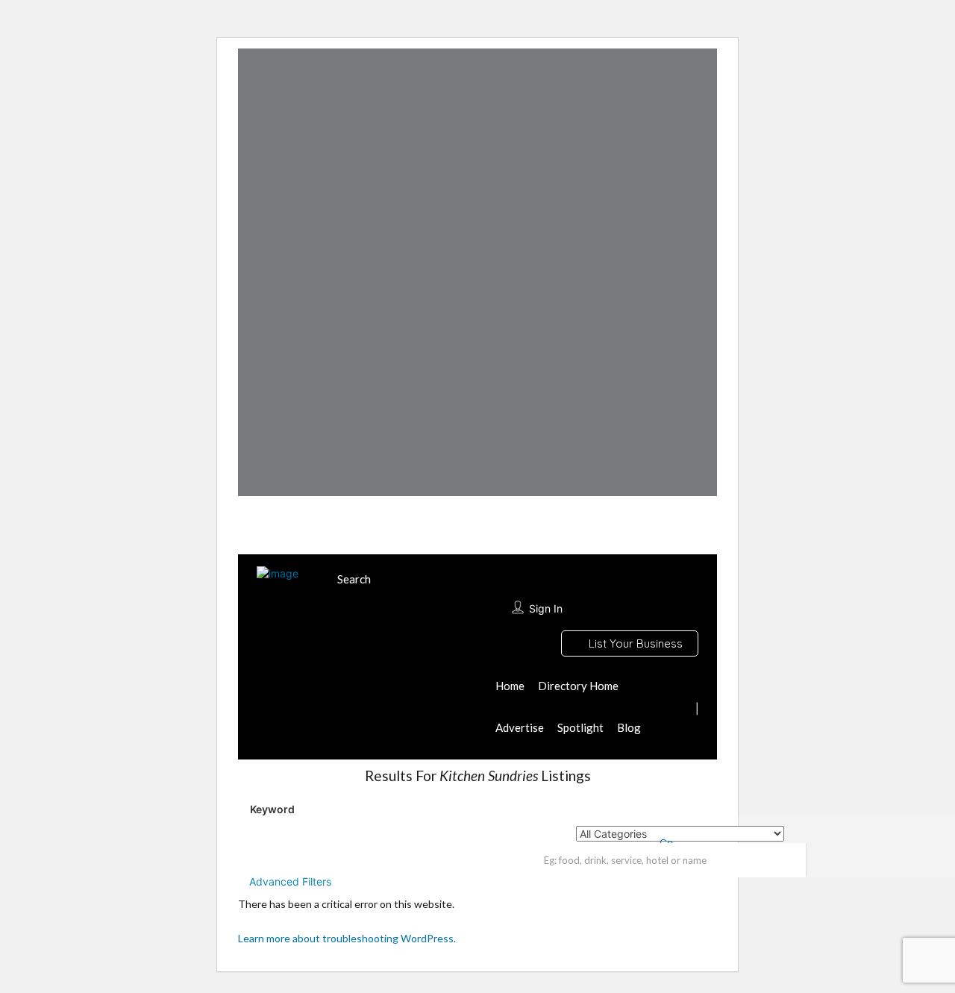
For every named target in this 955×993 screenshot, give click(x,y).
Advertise (519, 727)
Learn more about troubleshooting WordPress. (347, 938)
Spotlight (580, 727)
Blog (629, 727)
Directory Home (578, 685)
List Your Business (634, 643)
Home (510, 685)
